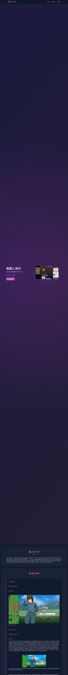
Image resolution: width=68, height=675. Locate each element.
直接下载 (58, 1)
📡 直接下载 (11, 278)
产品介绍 (48, 1)
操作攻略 (53, 1)
